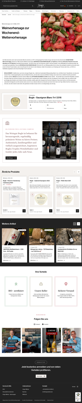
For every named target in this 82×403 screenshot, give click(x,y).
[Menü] (80, 393)
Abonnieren (39, 376)
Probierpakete (32, 95)
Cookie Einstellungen (27, 400)
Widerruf (25, 394)
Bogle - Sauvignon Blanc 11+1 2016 (45, 97)
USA (48, 108)
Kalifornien (51, 108)
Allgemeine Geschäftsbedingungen (11, 400)
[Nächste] (78, 171)
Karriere (24, 392)
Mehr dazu (60, 102)
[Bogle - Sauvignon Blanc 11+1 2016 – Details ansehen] (15, 102)
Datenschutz (50, 400)
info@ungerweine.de (47, 392)
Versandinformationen (8, 392)
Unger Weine (26, 389)
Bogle (65, 108)
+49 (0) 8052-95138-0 (48, 389)
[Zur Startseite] (41, 6)
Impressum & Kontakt (39, 400)
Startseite (4, 14)
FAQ (4, 389)
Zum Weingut (10, 158)
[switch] (78, 400)
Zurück (73, 386)
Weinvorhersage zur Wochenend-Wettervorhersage (24, 14)
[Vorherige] (74, 171)
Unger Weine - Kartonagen (9, 394)
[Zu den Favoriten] (75, 6)
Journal (9, 14)
